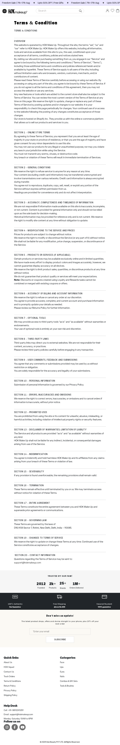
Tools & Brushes (67, 685)
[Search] (81, 11)
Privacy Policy (10, 690)
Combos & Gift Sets (69, 681)
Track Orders (9, 676)
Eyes (62, 671)
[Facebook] (15, 727)
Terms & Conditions (12, 681)
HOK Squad (9, 667)
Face (62, 662)
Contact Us (9, 671)
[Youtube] (22, 727)
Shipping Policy (10, 695)
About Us (8, 662)
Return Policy (10, 685)
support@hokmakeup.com (21, 714)
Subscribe (60, 639)
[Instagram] (7, 727)
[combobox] (60, 10)
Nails (62, 676)
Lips (61, 667)
